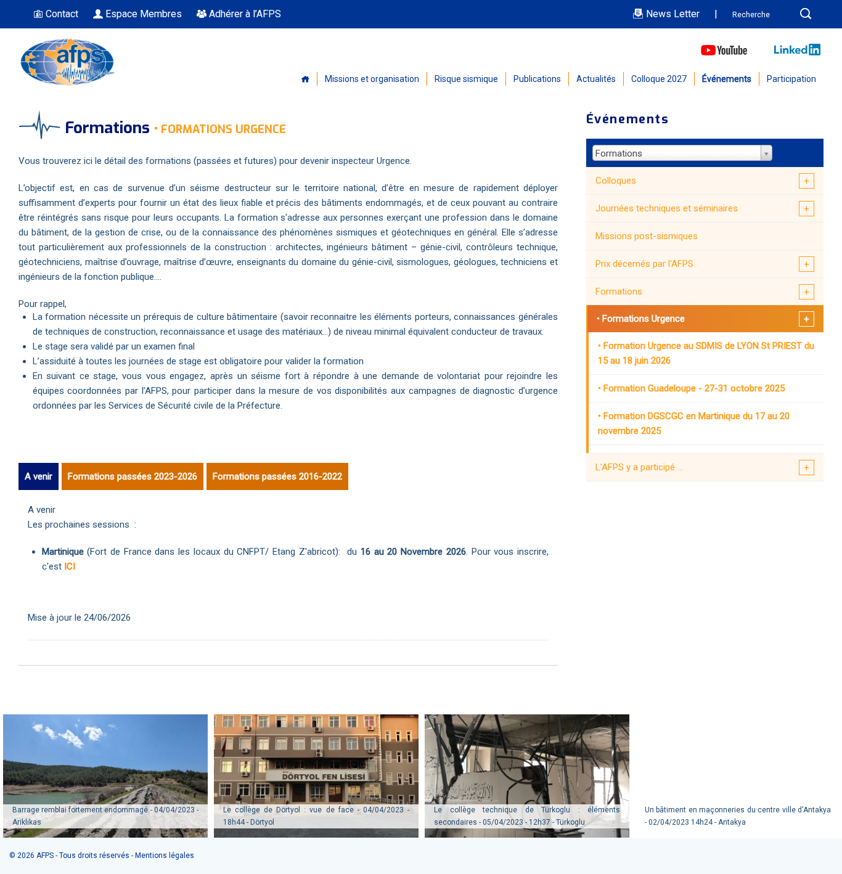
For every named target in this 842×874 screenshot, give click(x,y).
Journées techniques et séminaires (666, 208)
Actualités (596, 79)
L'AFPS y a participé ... (639, 467)
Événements (726, 79)
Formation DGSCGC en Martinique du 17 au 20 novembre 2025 (694, 423)
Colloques (615, 180)
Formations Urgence (643, 318)
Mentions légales (164, 855)
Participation (791, 79)
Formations (618, 291)
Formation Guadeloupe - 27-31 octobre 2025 (694, 388)
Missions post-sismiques (646, 236)
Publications (537, 79)
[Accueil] (67, 83)
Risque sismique (466, 79)
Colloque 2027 (659, 79)
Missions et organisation (372, 79)
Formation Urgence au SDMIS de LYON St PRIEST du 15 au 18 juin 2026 (706, 353)
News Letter (672, 14)
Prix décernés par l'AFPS (644, 263)
